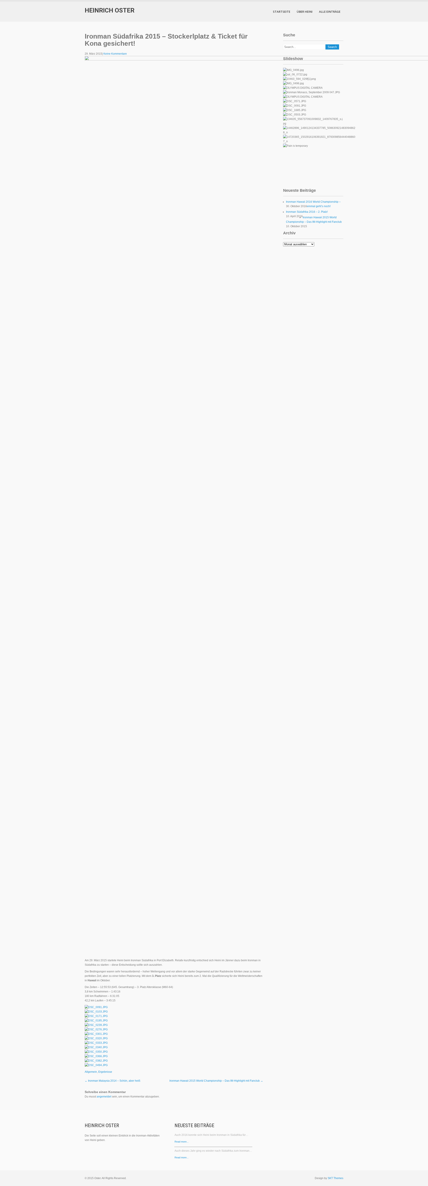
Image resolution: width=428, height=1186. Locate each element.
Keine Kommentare (115, 53)
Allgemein (91, 1071)
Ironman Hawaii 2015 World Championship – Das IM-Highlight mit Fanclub (216, 1080)
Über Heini (305, 12)
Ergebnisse (105, 1071)
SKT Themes (335, 1178)
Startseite (281, 12)
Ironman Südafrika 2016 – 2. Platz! (307, 211)
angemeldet (104, 1096)
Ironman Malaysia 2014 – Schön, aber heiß (112, 1080)
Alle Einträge (329, 12)
